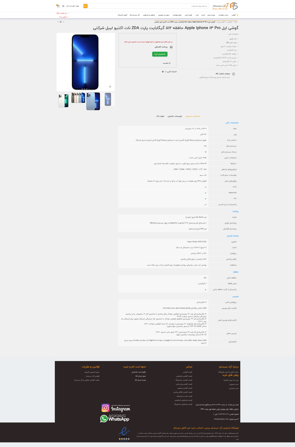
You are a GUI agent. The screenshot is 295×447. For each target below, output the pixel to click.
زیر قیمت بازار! (62, 13)
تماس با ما (63, 17)
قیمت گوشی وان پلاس (184, 384)
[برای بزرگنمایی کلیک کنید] (110, 86)
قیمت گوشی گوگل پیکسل (183, 392)
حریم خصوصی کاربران (92, 372)
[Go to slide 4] (82, 89)
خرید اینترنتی (234, 388)
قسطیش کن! (160, 54)
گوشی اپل (221, 22)
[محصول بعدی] (58, 22)
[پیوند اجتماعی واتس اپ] (165, 72)
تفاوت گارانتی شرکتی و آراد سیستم (87, 380)
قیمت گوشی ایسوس (184, 388)
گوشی (229, 22)
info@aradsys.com (221, 419)
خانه (235, 22)
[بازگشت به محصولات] (60, 22)
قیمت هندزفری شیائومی (183, 400)
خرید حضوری (234, 384)
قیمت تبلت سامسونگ (184, 396)
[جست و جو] (85, 6)
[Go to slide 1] (89, 89)
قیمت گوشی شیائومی (184, 376)
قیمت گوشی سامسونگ (183, 380)
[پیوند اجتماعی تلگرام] (162, 72)
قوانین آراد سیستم (92, 376)
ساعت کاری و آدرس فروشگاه (228, 372)
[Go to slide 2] (86, 89)
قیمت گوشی (187, 372)
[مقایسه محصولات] (63, 6)
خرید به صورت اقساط (231, 380)
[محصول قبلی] (63, 22)
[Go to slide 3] (84, 89)
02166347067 (223, 414)
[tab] (193, 116)
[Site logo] (225, 6)
